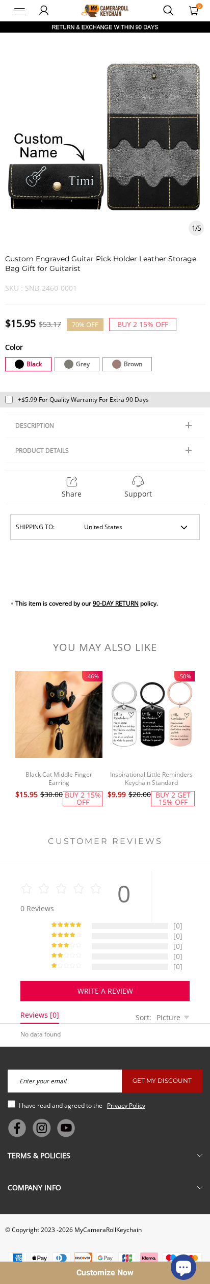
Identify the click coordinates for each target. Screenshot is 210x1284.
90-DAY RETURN (116, 603)
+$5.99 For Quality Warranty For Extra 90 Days (83, 399)
